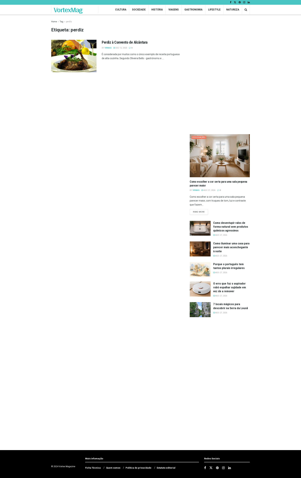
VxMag (108, 48)
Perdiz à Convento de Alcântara (125, 42)
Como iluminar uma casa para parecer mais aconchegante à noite (231, 247)
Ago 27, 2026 (209, 190)
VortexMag (68, 9)
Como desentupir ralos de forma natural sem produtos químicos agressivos (230, 226)
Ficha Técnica (93, 467)
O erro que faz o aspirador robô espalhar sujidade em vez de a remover (229, 287)
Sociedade (139, 9)
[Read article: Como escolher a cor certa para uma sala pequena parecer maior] (220, 155)
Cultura (120, 9)
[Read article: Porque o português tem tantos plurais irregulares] (200, 269)
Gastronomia (193, 9)
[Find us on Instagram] (244, 2)
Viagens (173, 9)
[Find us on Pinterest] (240, 2)
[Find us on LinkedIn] (249, 2)
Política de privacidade (138, 467)
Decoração (198, 137)
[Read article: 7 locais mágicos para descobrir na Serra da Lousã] (200, 309)
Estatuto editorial (166, 467)
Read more (200, 212)
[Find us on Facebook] (230, 2)
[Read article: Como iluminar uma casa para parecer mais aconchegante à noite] (200, 248)
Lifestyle (214, 9)
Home (54, 21)
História (157, 9)
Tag (61, 21)
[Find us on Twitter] (235, 2)
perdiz (69, 21)
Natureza (232, 9)
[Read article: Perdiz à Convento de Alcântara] (74, 56)
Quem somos (113, 467)
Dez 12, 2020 (121, 48)
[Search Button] (246, 9)
